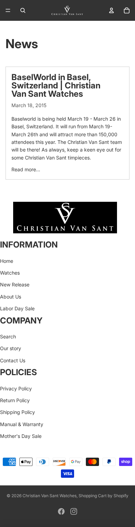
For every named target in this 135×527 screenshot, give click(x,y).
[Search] (22, 10)
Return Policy (15, 400)
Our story (10, 348)
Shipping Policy (17, 412)
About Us (10, 297)
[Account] (111, 10)
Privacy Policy (16, 388)
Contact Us (12, 360)
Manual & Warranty (21, 424)
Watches (10, 273)
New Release (14, 285)
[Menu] (8, 10)
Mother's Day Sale (21, 436)
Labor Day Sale (17, 308)
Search (8, 336)
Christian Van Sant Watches (49, 495)
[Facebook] (61, 511)
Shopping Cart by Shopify (103, 495)
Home (6, 261)
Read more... (25, 169)
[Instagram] (74, 511)
